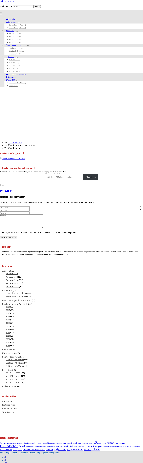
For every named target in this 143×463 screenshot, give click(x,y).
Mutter (110, 447)
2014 (8, 307)
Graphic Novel (30, 447)
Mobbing (94, 446)
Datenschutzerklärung (17, 83)
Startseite (11, 19)
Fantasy (110, 443)
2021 (8, 329)
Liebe (87, 446)
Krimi (75, 447)
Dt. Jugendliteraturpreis (17, 74)
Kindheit (70, 446)
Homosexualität (40, 447)
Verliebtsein (76, 449)
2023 (8, 336)
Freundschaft (9, 446)
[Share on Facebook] (3, 191)
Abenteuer (5, 443)
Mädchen (116, 446)
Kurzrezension (9, 353)
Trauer (60, 450)
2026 (8, 345)
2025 (8, 342)
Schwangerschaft (17, 450)
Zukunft (95, 449)
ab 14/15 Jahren (15, 39)
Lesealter (10, 31)
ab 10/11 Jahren (15, 34)
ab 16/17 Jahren (15, 42)
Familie (100, 443)
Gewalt (22, 446)
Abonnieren (91, 177)
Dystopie (74, 443)
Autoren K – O (14, 65)
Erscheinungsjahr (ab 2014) (14, 304)
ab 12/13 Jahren (15, 37)
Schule (9, 450)
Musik (106, 447)
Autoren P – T (14, 68)
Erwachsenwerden (86, 443)
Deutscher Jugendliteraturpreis (16, 300)
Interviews (12, 77)
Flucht (116, 443)
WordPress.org (9, 412)
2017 (8, 316)
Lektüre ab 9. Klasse (16, 54)
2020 (8, 326)
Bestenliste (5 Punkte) (17, 25)
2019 (8, 323)
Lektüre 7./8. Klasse (16, 51)
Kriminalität (81, 447)
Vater (68, 450)
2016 (8, 313)
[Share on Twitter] (1, 191)
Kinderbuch (61, 447)
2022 (8, 332)
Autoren (11, 57)
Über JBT (11, 80)
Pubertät (130, 447)
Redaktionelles (9, 386)
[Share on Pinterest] (11, 191)
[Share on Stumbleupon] (6, 191)
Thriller (49, 449)
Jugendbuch (53, 447)
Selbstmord (41, 450)
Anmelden (7, 401)
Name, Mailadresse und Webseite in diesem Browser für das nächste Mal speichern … (41, 232)
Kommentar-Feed (10, 408)
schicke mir (71, 252)
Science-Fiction (30, 449)
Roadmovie (137, 447)
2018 (8, 320)
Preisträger (123, 447)
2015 (8, 310)
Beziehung (29, 443)
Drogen (69, 443)
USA (64, 450)
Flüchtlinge (122, 443)
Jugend (47, 447)
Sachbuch (3, 450)
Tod (56, 449)
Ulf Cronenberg (15, 142)
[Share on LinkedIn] (8, 191)
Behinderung (19, 443)
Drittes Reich (62, 443)
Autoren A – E (14, 60)
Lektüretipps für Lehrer (16, 45)
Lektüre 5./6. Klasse (16, 48)
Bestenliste (12, 22)
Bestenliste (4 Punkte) (17, 28)
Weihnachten (87, 450)
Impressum (13, 86)
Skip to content (7, 1)
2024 (8, 339)
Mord (101, 446)
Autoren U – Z (14, 71)
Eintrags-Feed (8, 405)
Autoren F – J (14, 63)
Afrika (12, 443)
